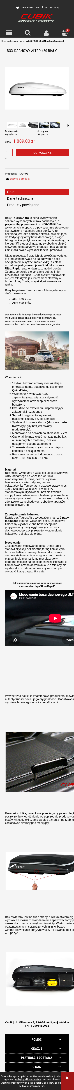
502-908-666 (35, 41)
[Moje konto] (46, 32)
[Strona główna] (37, 17)
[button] (9, 33)
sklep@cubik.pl (55, 41)
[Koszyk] (65, 32)
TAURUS (23, 173)
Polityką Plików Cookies (28, 1079)
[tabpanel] (37, 612)
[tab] (37, 192)
